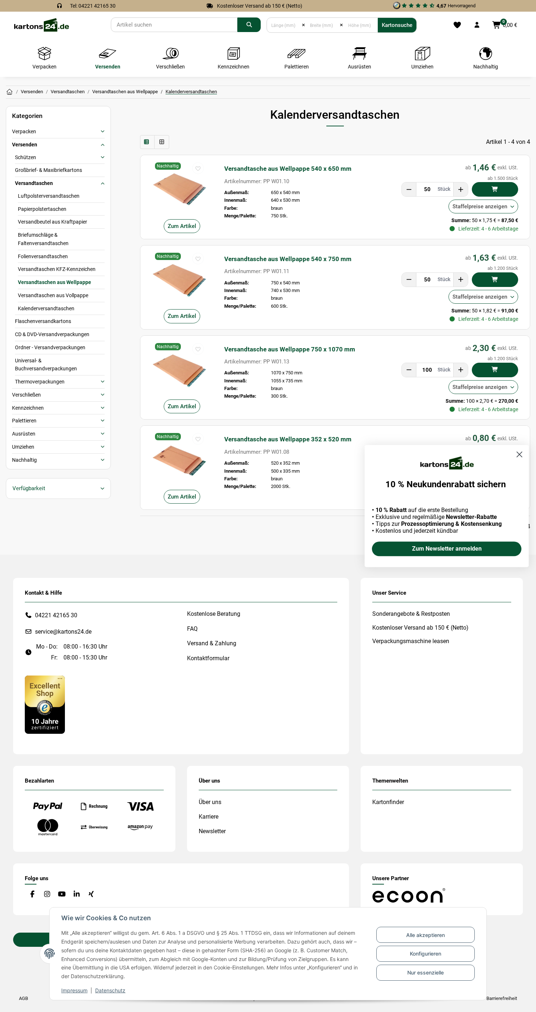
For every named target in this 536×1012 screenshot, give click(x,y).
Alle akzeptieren (425, 935)
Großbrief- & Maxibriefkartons (48, 170)
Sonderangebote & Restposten (411, 613)
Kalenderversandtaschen (46, 308)
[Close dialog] (519, 454)
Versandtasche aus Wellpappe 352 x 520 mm (287, 439)
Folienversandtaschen (43, 256)
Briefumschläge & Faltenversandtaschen (43, 239)
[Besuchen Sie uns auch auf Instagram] (46, 894)
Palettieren (24, 421)
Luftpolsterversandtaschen (48, 196)
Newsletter (212, 831)
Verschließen (26, 395)
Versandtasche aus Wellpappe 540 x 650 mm (287, 168)
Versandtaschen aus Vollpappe (53, 295)
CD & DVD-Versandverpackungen (52, 334)
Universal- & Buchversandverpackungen (46, 365)
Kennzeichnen (28, 408)
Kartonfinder (388, 802)
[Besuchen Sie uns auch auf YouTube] (61, 894)
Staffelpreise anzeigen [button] (480, 206)
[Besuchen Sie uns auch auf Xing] (91, 894)
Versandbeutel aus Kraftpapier (52, 222)
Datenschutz (110, 990)
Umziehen (23, 447)
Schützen (25, 157)
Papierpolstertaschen (42, 209)
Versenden (24, 144)
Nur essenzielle (425, 972)
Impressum (74, 990)
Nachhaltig (24, 460)
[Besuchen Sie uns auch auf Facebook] (32, 894)
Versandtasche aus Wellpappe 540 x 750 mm (287, 259)
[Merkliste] (457, 25)
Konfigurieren (425, 953)
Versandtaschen (34, 183)
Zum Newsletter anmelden (447, 548)
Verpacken (24, 131)
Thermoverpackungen (40, 382)
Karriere (208, 816)
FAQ (192, 628)
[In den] (495, 189)
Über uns (210, 802)
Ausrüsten (23, 434)
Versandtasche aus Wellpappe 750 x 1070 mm (289, 349)
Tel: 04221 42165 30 (93, 6)
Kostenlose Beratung (213, 613)
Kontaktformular (208, 658)
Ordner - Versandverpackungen (50, 347)
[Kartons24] (41, 24)
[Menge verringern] (409, 189)
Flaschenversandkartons (43, 321)
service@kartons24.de (63, 631)
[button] (476, 25)
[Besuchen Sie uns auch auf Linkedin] (76, 894)
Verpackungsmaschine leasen (410, 641)
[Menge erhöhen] (460, 189)
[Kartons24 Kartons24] (9, 92)
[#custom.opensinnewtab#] (45, 704)
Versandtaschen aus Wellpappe (54, 282)
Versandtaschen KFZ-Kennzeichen (57, 269)
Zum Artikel (182, 226)
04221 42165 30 (56, 615)
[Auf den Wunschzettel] (198, 168)
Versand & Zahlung (211, 643)
